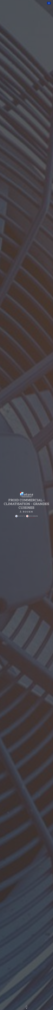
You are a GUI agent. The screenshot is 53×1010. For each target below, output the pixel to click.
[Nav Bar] (49, 3)
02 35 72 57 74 (21, 516)
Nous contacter (33, 516)
